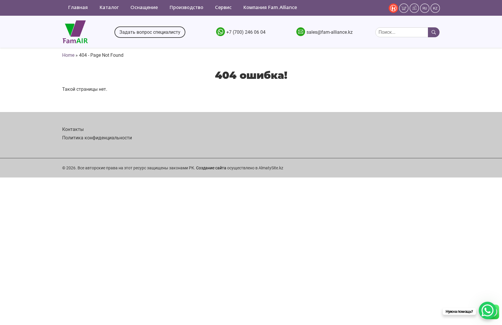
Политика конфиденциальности (97, 138)
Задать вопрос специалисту (149, 32)
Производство (186, 8)
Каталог (109, 8)
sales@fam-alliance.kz (329, 32)
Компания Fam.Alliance (270, 8)
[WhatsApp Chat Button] (487, 310)
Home (68, 55)
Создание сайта (211, 168)
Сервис (223, 8)
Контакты (73, 129)
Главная (78, 8)
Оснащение (144, 8)
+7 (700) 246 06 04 (246, 32)
